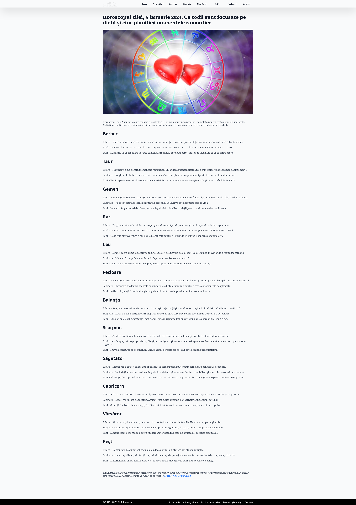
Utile (217, 3)
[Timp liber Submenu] (209, 4)
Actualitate (158, 3)
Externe (173, 3)
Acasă (144, 3)
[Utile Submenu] (222, 4)
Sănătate (187, 3)
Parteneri (232, 3)
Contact (246, 3)
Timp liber (202, 3)
